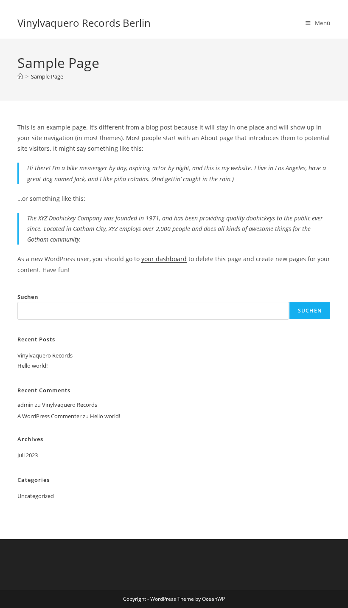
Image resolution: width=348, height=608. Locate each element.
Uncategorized (35, 496)
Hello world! (32, 365)
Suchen (27, 297)
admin (25, 404)
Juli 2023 (27, 455)
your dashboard (164, 259)
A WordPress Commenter (49, 416)
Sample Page (47, 76)
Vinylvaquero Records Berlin (84, 23)
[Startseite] (20, 76)
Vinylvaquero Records (45, 355)
